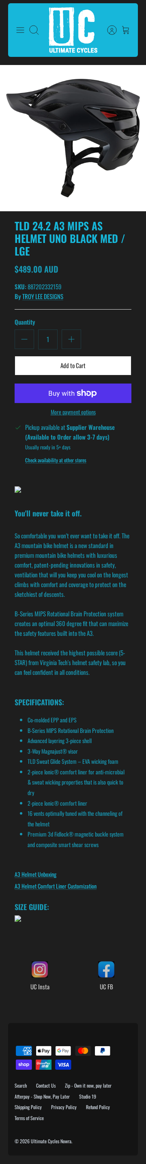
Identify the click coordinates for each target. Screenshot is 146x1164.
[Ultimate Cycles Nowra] (73, 30)
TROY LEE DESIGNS (42, 296)
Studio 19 (87, 1096)
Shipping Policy (28, 1106)
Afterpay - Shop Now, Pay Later (42, 1096)
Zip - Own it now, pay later (88, 1085)
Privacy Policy (64, 1106)
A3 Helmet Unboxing (35, 874)
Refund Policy (98, 1106)
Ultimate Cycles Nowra (51, 1141)
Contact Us (46, 1085)
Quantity (25, 322)
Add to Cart (73, 365)
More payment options (73, 412)
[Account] (108, 30)
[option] (73, 138)
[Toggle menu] (20, 30)
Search (21, 1085)
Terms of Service (29, 1117)
